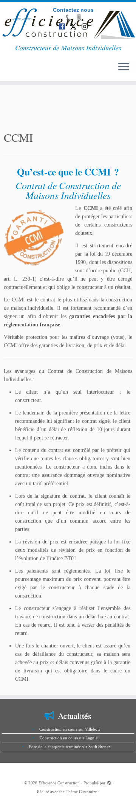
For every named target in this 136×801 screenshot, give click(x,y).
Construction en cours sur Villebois (69, 729)
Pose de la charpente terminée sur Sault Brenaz (69, 746)
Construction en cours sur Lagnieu (70, 738)
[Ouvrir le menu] (123, 67)
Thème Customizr (81, 791)
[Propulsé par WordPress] (109, 781)
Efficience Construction (59, 783)
